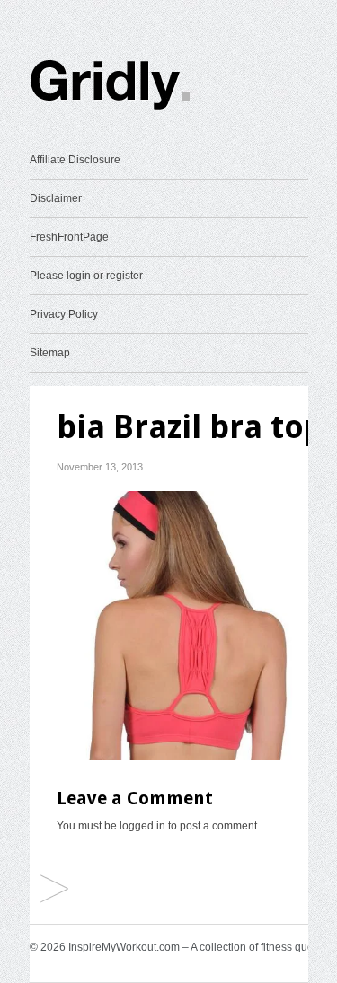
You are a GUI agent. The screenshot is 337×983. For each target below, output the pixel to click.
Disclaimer (56, 198)
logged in (142, 826)
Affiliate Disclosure (75, 160)
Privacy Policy (64, 314)
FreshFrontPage (69, 237)
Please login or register (86, 275)
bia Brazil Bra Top (54, 890)
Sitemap (50, 353)
